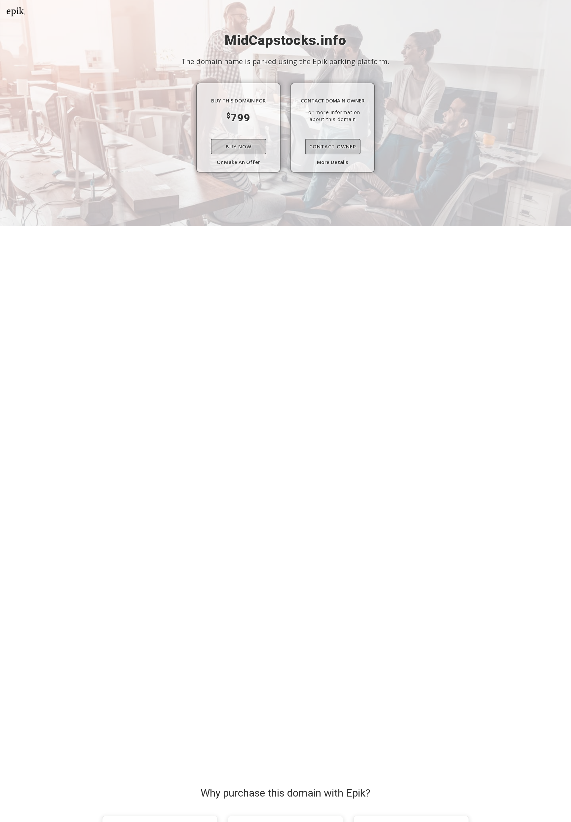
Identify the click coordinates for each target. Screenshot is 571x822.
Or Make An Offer (238, 162)
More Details (332, 162)
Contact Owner (332, 146)
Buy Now (238, 146)
